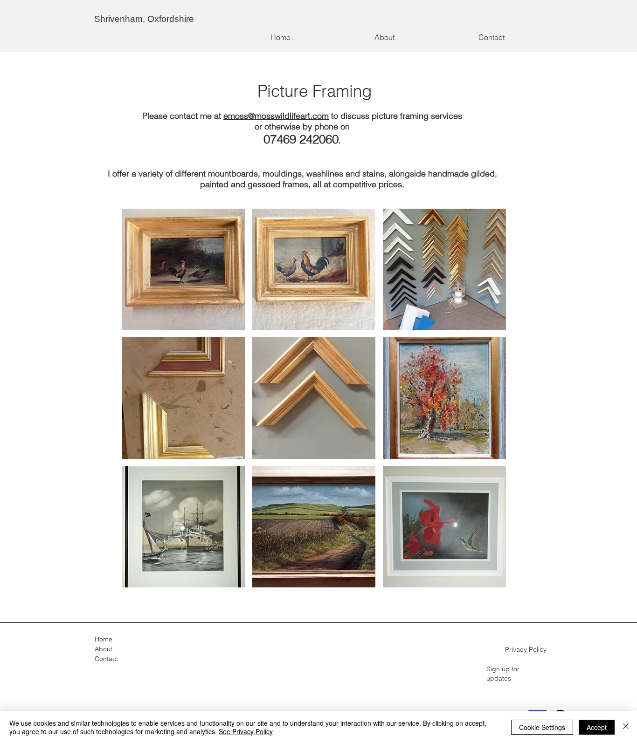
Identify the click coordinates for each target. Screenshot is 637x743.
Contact (106, 658)
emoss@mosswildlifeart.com (276, 115)
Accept (597, 727)
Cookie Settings (542, 727)
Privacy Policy (526, 649)
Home (103, 639)
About (103, 649)
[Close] (625, 727)
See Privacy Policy (246, 731)
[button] (183, 269)
